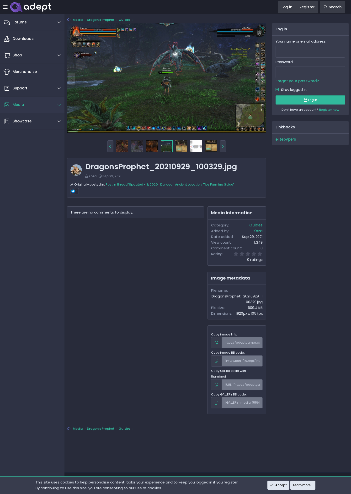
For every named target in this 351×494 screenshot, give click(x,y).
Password (284, 61)
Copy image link (223, 334)
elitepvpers (286, 139)
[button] (61, 22)
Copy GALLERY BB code (228, 394)
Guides (256, 225)
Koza (92, 176)
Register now (329, 109)
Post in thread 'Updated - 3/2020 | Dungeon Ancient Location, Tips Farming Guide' (170, 184)
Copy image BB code (227, 352)
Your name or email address (301, 41)
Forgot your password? (297, 80)
